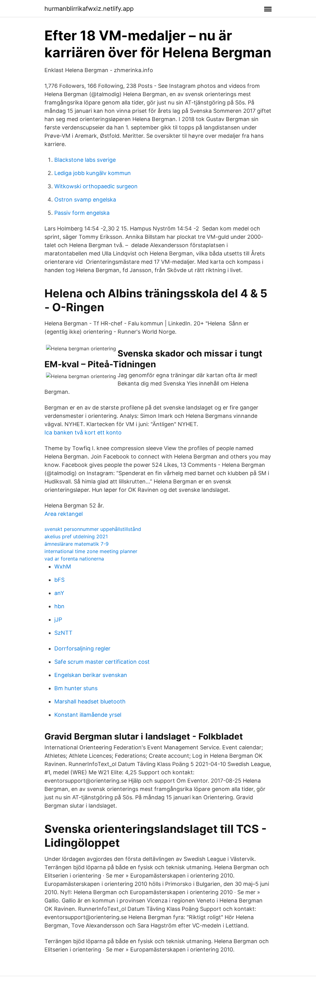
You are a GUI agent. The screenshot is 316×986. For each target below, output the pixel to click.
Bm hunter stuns (76, 688)
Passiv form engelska (82, 213)
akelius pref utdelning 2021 (76, 536)
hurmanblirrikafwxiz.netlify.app (89, 9)
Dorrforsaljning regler (82, 648)
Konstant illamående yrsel (87, 714)
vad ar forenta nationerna (74, 559)
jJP (58, 619)
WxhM (62, 566)
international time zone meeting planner (90, 551)
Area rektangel (63, 514)
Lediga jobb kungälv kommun (92, 173)
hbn (59, 606)
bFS (59, 580)
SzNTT (63, 632)
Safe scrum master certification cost (102, 661)
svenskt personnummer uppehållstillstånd (92, 529)
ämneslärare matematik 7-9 (76, 544)
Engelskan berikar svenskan (90, 675)
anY (59, 593)
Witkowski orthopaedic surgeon (96, 186)
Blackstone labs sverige (85, 160)
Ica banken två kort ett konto (83, 432)
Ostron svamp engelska (85, 199)
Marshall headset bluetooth (90, 701)
